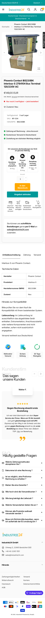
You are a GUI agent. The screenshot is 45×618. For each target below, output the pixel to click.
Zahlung (26, 255)
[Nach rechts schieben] (40, 52)
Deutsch (36, 3)
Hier (18, 431)
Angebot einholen (22, 194)
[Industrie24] (12, 536)
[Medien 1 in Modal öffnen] (22, 52)
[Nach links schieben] (4, 52)
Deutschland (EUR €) (10, 3)
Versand (14, 97)
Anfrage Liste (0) (44, 40)
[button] (3, 9)
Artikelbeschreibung (11, 255)
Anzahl (22, 174)
